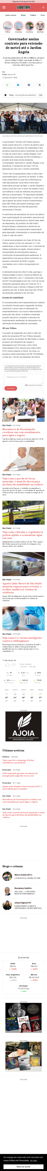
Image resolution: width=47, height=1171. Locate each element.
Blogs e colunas (12, 866)
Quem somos (10, 15)
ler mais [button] (33, 1160)
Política (33, 15)
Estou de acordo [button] (23, 1167)
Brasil (23, 15)
